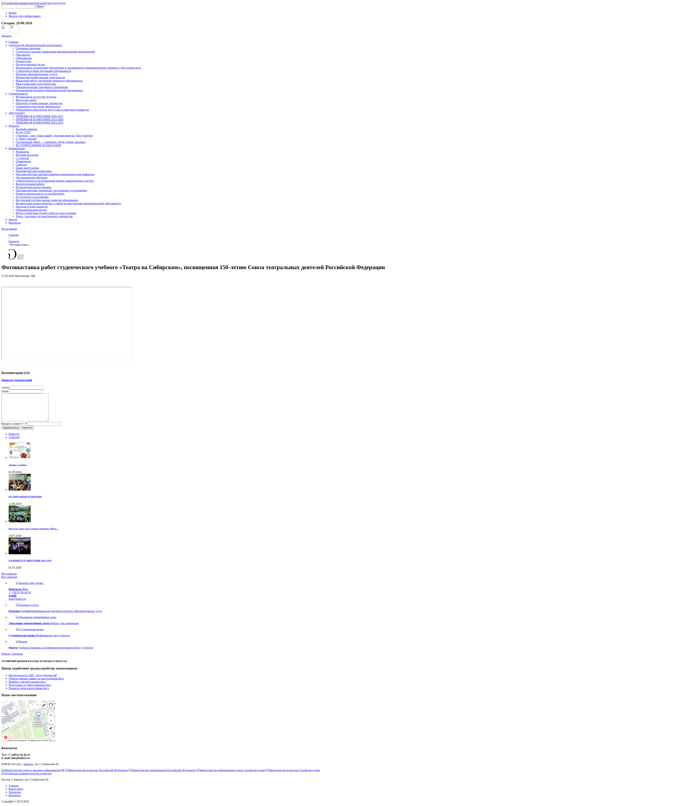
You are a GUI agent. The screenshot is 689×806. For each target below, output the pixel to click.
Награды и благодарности (32, 206)
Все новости (9, 573)
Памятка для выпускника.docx (27, 681)
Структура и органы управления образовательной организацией (55, 51)
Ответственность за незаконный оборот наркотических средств (54, 180)
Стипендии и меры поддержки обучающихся (43, 70)
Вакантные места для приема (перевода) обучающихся (49, 80)
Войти (13, 12)
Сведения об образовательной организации (35, 45)
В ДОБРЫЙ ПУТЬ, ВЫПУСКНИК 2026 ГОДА (30, 560)
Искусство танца (26, 100)
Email (4, 391)
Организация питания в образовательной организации (49, 90)
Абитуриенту (17, 112)
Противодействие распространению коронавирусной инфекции (55, 174)
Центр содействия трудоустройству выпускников (46, 213)
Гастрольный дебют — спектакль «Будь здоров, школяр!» (51, 142)
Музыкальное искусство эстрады (36, 96)
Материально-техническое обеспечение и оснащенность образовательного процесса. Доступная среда (78, 67)
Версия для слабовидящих (25, 16)
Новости (14, 125)
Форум (13, 219)
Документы (23, 54)
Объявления (23, 161)
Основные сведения (28, 48)
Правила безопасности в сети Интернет (40, 193)
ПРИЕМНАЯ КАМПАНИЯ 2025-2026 (39, 119)
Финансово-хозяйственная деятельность (40, 77)
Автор (5, 387)
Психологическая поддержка (33, 187)
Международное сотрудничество (36, 83)
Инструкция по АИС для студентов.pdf (33, 675)
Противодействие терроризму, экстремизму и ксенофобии (51, 190)
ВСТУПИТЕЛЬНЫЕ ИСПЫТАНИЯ (38, 145)
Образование (24, 58)
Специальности (18, 93)
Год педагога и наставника (32, 196)
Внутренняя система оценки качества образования (47, 200)
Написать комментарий (16, 380)
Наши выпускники (27, 167)
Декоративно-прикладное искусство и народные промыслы (52, 109)
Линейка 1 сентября (18, 465)
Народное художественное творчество (39, 103)
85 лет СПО (23, 132)
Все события (9, 576)
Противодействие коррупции (34, 171)
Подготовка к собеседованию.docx (30, 684)
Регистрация (9, 228)
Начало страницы (12, 653)
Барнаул (28, 764)
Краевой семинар (26, 129)
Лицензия (15, 792)
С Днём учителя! (26, 138)
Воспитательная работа (30, 184)
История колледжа (27, 154)
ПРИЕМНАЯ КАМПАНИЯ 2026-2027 (39, 116)
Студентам (22, 158)
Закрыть (6, 35)
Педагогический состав (30, 64)
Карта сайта (16, 788)
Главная (13, 41)
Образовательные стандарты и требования (42, 87)
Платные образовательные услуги (36, 74)
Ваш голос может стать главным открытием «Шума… (33, 529)
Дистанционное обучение (31, 177)
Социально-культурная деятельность (38, 106)
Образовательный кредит (31, 209)
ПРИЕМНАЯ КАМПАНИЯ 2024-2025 (39, 122)
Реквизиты (22, 151)
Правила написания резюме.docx (29, 688)
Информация (17, 148)
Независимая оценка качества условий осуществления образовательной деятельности (68, 203)
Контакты (15, 222)
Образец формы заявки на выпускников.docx (36, 678)
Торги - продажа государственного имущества (44, 216)
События (21, 164)
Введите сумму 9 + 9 (14, 423)
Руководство (23, 61)
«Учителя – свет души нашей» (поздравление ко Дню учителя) (54, 135)
